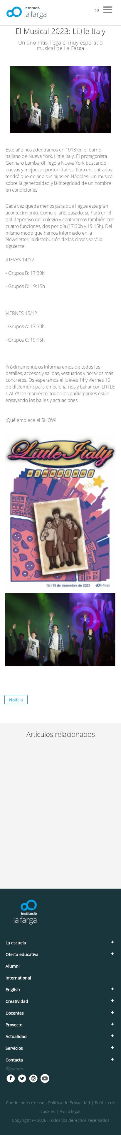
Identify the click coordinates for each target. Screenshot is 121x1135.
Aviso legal (70, 1111)
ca (97, 10)
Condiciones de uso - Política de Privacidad (48, 1102)
